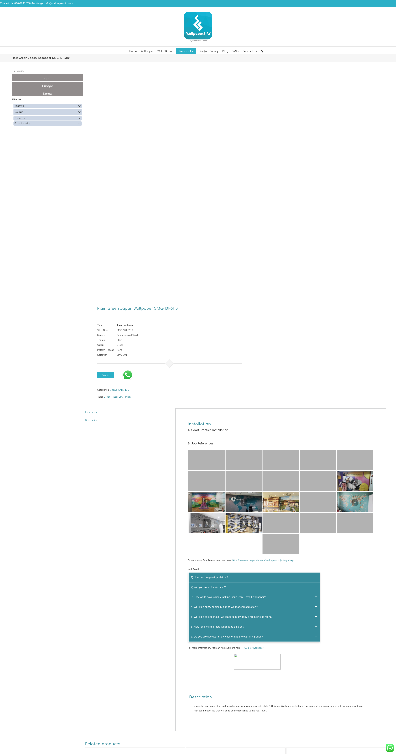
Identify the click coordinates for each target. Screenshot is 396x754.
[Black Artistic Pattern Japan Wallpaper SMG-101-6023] (235, 750)
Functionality (22, 123)
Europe (47, 86)
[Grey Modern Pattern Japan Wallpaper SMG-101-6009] (336, 750)
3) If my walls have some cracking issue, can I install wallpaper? (228, 597)
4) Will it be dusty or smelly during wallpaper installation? (224, 607)
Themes (19, 106)
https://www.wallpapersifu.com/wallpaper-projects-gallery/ (263, 560)
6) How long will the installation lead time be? (217, 626)
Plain (128, 396)
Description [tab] (91, 420)
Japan (113, 389)
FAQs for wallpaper (253, 647)
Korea (47, 93)
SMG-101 (123, 389)
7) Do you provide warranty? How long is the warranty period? (227, 636)
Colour (19, 112)
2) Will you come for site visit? (208, 587)
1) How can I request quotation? (209, 577)
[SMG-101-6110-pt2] (157, 182)
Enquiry (106, 375)
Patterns (20, 118)
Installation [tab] (91, 412)
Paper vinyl (118, 396)
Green (107, 396)
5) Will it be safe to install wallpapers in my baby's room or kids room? (231, 617)
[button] (262, 51)
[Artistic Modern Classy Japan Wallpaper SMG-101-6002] (135, 750)
